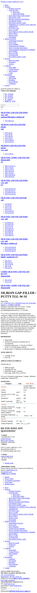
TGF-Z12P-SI (9, 142)
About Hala (12, 67)
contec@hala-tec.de (7, 456)
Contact (7, 85)
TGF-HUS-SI (9, 224)
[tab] (18, 115)
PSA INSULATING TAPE (17, 23)
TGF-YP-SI (8, 138)
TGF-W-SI (8, 209)
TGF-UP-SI (8, 133)
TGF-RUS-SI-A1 (10, 192)
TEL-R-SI (8, 261)
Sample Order (9, 463)
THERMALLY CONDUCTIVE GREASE (22, 25)
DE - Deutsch (9, 94)
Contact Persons (14, 69)
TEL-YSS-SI (9, 264)
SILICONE (16, 12)
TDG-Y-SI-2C (9, 173)
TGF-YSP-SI (9, 154)
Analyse (11, 64)
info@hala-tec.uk (9, 584)
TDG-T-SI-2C (9, 168)
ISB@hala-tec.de (12, 470)
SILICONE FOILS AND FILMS (19, 16)
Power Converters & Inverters (18, 48)
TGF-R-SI (8, 206)
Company (8, 66)
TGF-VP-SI (8, 134)
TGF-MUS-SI (9, 230)
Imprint (7, 477)
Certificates (12, 83)
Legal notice (8, 482)
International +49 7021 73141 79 (11, 577)
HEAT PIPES (13, 33)
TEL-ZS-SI (8, 268)
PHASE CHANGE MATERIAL (19, 19)
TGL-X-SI (8, 282)
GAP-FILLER (13, 10)
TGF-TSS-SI (9, 233)
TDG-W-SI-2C (9, 171)
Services (7, 58)
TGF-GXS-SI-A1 (10, 189)
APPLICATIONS (10, 39)
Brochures (12, 80)
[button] (1, 109)
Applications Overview (16, 41)
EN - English (9, 96)
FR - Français (9, 97)
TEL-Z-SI (8, 266)
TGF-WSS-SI (9, 235)
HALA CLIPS (13, 30)
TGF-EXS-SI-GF (10, 251)
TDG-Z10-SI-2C (10, 175)
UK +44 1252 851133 (8, 575)
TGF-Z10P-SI (9, 140)
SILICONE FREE (18, 14)
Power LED (12, 42)
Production (12, 62)
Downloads (8, 75)
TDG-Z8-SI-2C (10, 176)
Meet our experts (14, 60)
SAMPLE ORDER (14, 305)
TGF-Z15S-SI (9, 213)
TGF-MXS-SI (9, 121)
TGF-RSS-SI (9, 231)
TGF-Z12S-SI (9, 211)
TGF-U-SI (8, 207)
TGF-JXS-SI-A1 (10, 190)
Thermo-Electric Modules (17, 46)
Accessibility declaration (12, 480)
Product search (13, 35)
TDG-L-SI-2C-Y (10, 166)
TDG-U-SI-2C (9, 169)
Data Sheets (12, 37)
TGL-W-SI (8, 280)
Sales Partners (13, 71)
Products (7, 7)
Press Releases (13, 82)
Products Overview (15, 8)
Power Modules (14, 44)
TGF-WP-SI (9, 136)
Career (11, 73)
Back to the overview (7, 440)
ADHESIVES (13, 26)
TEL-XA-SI (8, 262)
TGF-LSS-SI (9, 228)
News (6, 5)
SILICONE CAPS (14, 17)
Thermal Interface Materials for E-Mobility (22, 50)
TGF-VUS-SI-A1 (10, 194)
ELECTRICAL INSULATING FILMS (21, 32)
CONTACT (8, 303)
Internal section (9, 484)
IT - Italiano (8, 99)
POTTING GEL (14, 28)
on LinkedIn (8, 473)
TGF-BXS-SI (9, 223)
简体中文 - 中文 (10, 101)
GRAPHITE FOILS (15, 21)
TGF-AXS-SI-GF (10, 247)
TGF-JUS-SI (9, 226)
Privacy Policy (9, 479)
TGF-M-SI (8, 204)
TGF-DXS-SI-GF (10, 249)
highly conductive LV (14, 256)
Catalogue (12, 76)
